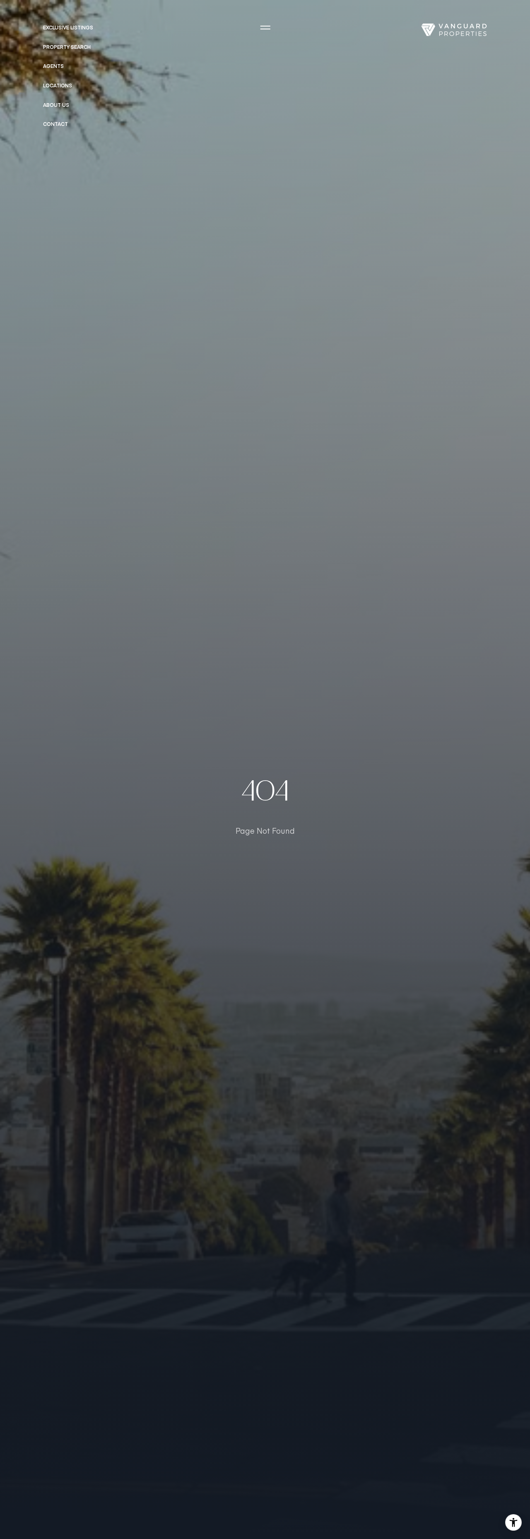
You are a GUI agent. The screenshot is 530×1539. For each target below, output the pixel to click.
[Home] (454, 29)
